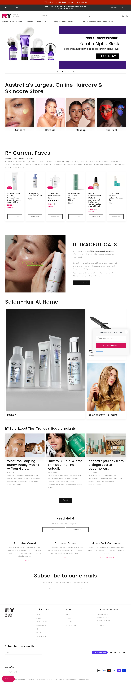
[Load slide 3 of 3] (68, 71)
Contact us (77, 530)
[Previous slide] (57, 71)
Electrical (111, 130)
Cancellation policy (71, 679)
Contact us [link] (64, 558)
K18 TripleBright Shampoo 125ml (35, 195)
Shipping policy (60, 679)
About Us (38, 633)
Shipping (38, 618)
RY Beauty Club (71, 625)
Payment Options (41, 625)
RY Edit (68, 618)
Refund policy (50, 679)
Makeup (81, 130)
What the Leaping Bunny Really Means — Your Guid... (23, 465)
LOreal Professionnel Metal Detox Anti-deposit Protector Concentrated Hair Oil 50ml (94, 200)
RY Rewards (39, 640)
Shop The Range (81, 283)
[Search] (88, 15)
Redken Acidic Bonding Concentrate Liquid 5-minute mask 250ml (14, 198)
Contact (38, 615)
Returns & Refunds (41, 622)
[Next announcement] (89, 8)
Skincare (20, 130)
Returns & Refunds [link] (105, 558)
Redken (11, 415)
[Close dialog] (126, 332)
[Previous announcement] (42, 8)
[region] (65, 2)
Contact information (84, 679)
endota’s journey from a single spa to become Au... (106, 465)
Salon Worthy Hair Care (103, 415)
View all (65, 500)
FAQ (53, 530)
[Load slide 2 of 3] (65, 71)
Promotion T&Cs (41, 636)
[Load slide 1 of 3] (62, 71)
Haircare (50, 130)
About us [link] (24, 561)
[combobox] (65, 15)
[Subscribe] (81, 588)
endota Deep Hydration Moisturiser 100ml (74, 197)
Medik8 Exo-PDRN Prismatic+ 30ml (55, 196)
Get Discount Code (111, 345)
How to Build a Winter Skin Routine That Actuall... (65, 465)
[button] (5, 21)
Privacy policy (31, 679)
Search (68, 615)
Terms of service (41, 679)
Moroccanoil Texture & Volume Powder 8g (116, 197)
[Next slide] (73, 71)
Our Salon (69, 622)
